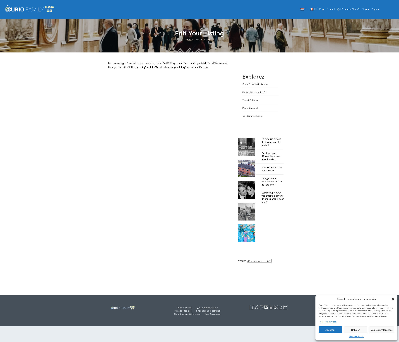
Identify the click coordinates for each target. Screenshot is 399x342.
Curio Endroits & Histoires (255, 84)
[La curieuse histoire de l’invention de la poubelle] (248, 146)
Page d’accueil (327, 9)
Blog (364, 9)
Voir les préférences (382, 329)
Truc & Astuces (250, 100)
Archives (242, 260)
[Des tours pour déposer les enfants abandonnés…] (248, 168)
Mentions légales (356, 336)
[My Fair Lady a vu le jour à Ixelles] (248, 189)
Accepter (330, 329)
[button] (392, 298)
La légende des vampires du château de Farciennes (272, 181)
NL (306, 9)
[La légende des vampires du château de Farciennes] (248, 211)
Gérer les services (328, 321)
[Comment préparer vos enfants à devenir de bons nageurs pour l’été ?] (248, 232)
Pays (374, 9)
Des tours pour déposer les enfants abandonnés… (271, 156)
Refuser (355, 329)
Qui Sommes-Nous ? (348, 9)
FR (315, 9)
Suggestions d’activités (254, 92)
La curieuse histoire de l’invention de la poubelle (271, 142)
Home (190, 39)
